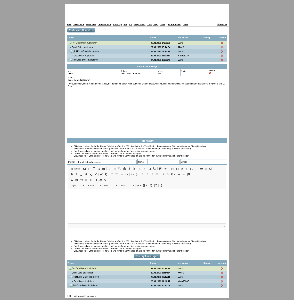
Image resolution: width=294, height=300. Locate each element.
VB (125, 24)
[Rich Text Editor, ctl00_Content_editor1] (147, 206)
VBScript (117, 24)
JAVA (162, 24)
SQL (155, 24)
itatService (79, 296)
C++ (149, 24)
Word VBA (91, 24)
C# (130, 24)
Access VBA (104, 24)
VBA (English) (174, 24)
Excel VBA (78, 24)
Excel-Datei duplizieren (82, 47)
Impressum (90, 296)
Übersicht (222, 24)
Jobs (185, 24)
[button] (75, 169)
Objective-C (139, 24)
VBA (69, 24)
